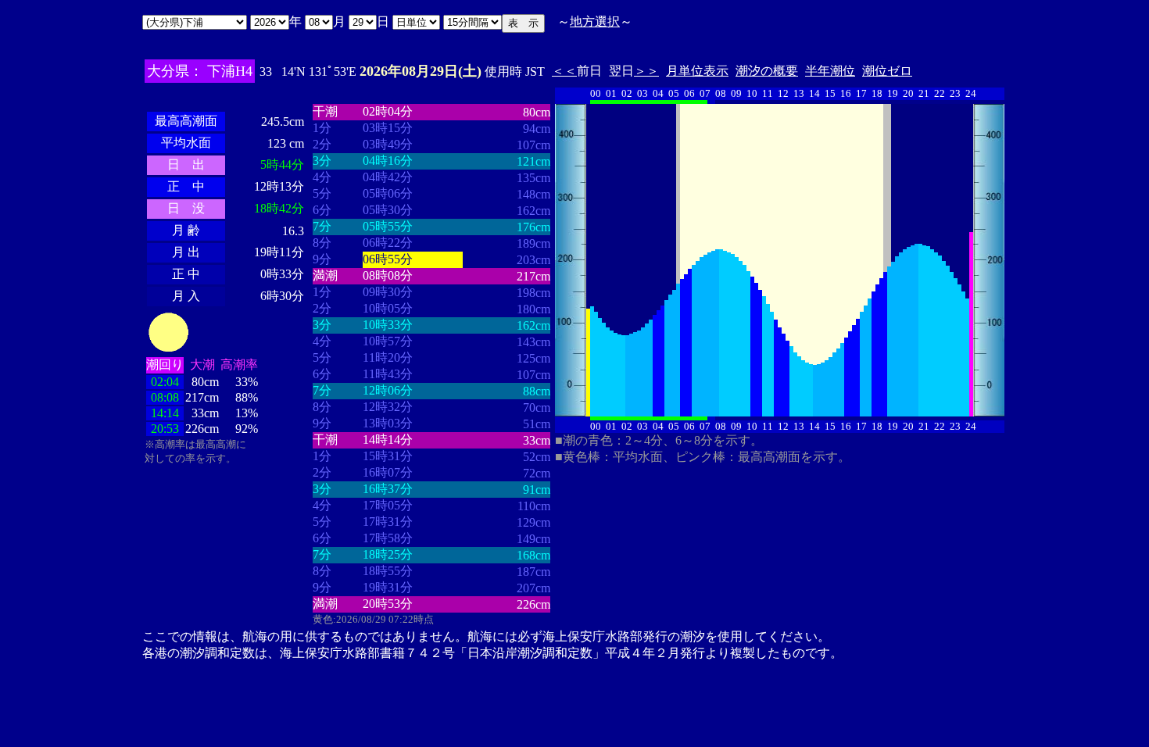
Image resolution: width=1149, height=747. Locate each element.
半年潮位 (830, 70)
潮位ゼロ (887, 70)
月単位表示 (697, 70)
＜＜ (564, 70)
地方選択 (595, 21)
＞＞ (646, 70)
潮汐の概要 (767, 70)
